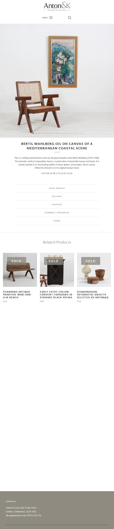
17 (80, 133)
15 (74, 133)
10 (59, 133)
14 (71, 133)
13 (68, 133)
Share (57, 221)
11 (62, 133)
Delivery (57, 196)
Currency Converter (57, 213)
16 (77, 133)
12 (65, 133)
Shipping (57, 204)
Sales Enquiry (57, 188)
